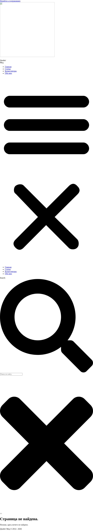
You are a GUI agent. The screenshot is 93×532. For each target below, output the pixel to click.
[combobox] (11, 374)
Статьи (8, 69)
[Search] (1, 513)
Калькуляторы (11, 71)
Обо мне (8, 73)
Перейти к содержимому (10, 1)
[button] (46, 170)
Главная (8, 67)
